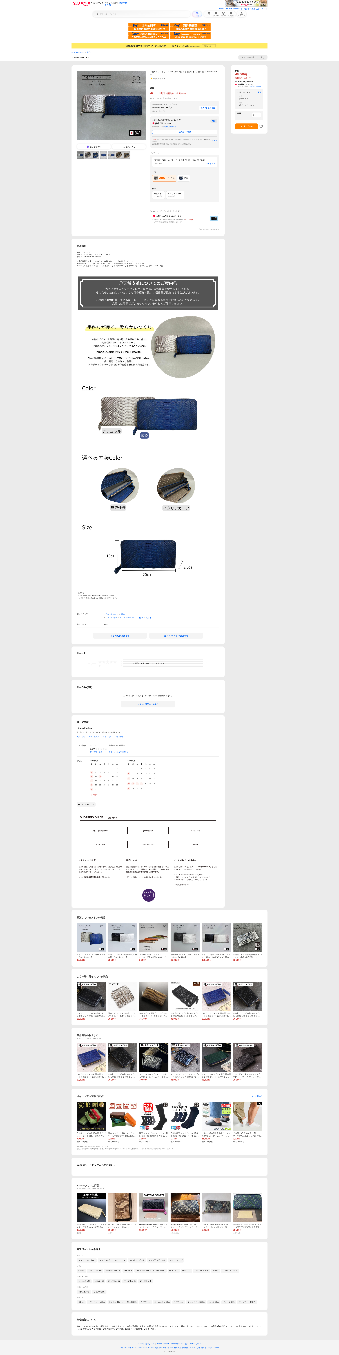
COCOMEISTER (202, 1271)
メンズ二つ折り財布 (86, 1260)
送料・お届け (94, 737)
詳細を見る (210, 163)
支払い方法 (81, 737)
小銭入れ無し (99, 1292)
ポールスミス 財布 (162, 1302)
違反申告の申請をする (210, 229)
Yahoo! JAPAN (225, 9)
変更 (259, 92)
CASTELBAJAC (95, 1271)
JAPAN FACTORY (229, 1271)
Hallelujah (186, 1271)
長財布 (148, 618)
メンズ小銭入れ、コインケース (112, 1260)
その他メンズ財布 (137, 1260)
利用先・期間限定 (170, 126)
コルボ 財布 (214, 1302)
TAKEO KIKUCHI (113, 1271)
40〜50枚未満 (145, 1281)
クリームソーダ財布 (96, 1302)
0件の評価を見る (96, 752)
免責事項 (177, 1348)
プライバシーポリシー (128, 1348)
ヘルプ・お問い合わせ (198, 1348)
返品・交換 (107, 737)
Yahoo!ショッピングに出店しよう (247, 9)
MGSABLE (173, 1271)
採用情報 (185, 1348)
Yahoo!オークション (179, 1344)
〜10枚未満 (99, 1281)
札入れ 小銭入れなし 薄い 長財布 (123, 1302)
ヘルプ (264, 9)
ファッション (111, 618)
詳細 (213, 140)
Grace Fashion (78, 52)
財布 (89, 52)
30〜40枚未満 (130, 1281)
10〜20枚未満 (84, 1281)
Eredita (81, 1271)
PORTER (128, 1271)
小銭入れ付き (84, 1292)
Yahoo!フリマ (196, 1344)
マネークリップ (176, 1260)
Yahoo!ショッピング (145, 1344)
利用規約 (158, 1348)
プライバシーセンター (146, 1348)
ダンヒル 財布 (229, 1302)
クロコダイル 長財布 (196, 1302)
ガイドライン (168, 1348)
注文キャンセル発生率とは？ (119, 752)
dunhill (215, 1271)
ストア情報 (119, 737)
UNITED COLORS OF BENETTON (150, 1271)
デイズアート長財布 (247, 1302)
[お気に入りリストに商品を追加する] (261, 126)
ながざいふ (145, 1302)
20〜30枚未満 (114, 1281)
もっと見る (256, 1096)
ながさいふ (178, 1302)
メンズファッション (128, 618)
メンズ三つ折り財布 (157, 1260)
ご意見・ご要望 (213, 1348)
